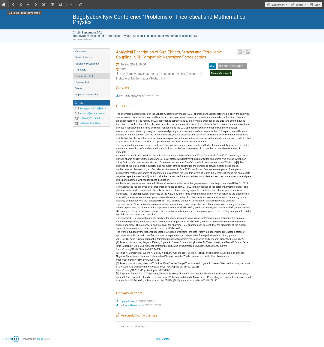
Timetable (80, 69)
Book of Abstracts (85, 57)
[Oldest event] (13, 4)
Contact (166, 338)
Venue (78, 88)
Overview (80, 51)
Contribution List (84, 76)
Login (317, 4)
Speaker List (82, 82)
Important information (86, 94)
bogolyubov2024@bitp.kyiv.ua (96, 108)
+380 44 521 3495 (90, 118)
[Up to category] (28, 4)
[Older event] (21, 4)
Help (157, 338)
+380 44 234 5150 (90, 123)
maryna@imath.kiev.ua (92, 113)
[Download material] (60, 4)
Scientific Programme (87, 63)
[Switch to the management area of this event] (80, 4)
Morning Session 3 (221, 73)
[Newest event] (43, 4)
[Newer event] (36, 4)
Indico (40, 338)
